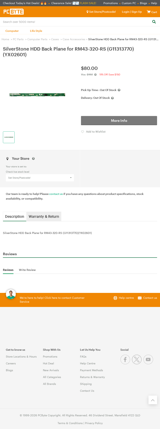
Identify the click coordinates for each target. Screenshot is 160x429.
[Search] (153, 22)
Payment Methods (91, 370)
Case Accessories (74, 39)
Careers (11, 363)
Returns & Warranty (92, 377)
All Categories (52, 377)
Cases (55, 39)
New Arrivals (51, 370)
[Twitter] (137, 363)
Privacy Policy (94, 423)
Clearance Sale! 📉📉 (65, 3)
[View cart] (149, 11)
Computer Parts (37, 39)
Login (126, 11)
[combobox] (80, 21)
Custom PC (129, 3)
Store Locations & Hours (21, 356)
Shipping (86, 383)
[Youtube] (148, 363)
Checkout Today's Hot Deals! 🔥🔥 (25, 3)
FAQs (83, 356)
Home (5, 39)
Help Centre (87, 363)
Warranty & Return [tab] (44, 216)
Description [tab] (14, 216)
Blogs (143, 3)
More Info (119, 120)
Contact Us (87, 390)
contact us (56, 193)
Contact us (150, 297)
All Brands (49, 383)
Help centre (126, 297)
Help (154, 3)
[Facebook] (126, 363)
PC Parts (18, 39)
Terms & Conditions (70, 423)
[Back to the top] (152, 400)
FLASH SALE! (88, 3)
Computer (12, 30)
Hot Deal (48, 363)
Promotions (110, 3)
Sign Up (136, 11)
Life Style (36, 30)
